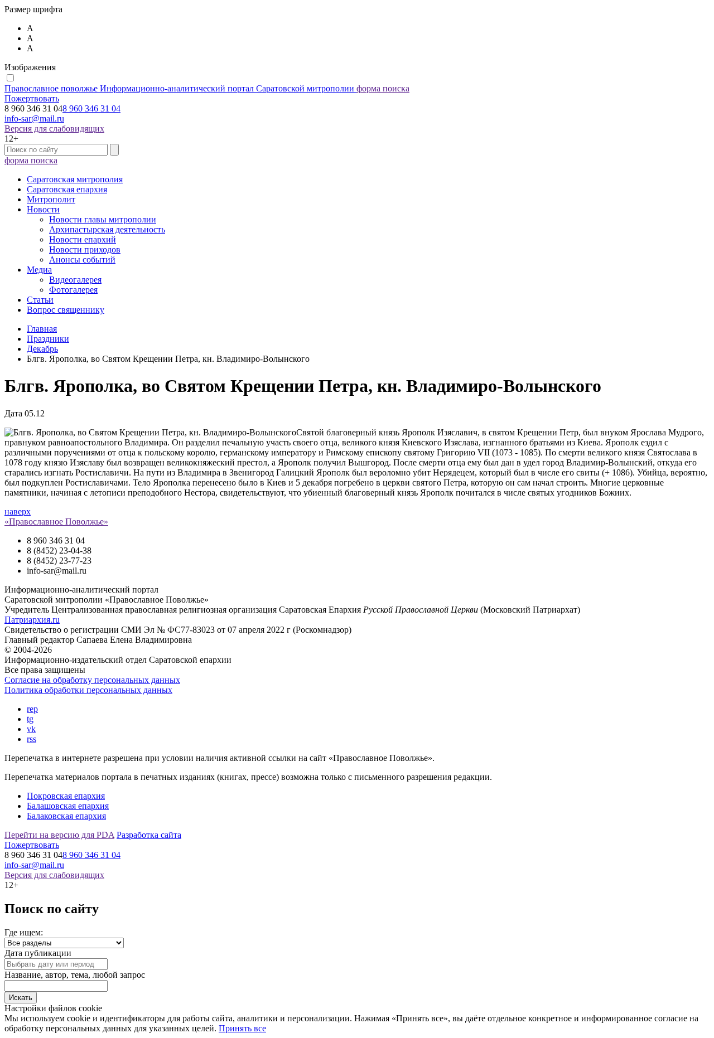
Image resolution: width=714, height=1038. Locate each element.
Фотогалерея (73, 289)
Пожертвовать (31, 98)
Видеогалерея (75, 279)
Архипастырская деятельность (107, 229)
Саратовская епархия (67, 189)
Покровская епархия (66, 796)
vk (31, 729)
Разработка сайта (149, 835)
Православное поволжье (179, 88)
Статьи (40, 299)
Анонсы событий (82, 259)
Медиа (39, 269)
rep (32, 709)
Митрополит (51, 199)
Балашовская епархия (68, 806)
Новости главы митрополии (102, 219)
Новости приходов (84, 249)
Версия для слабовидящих (54, 128)
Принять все (242, 1028)
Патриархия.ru (32, 619)
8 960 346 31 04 (91, 108)
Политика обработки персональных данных (88, 690)
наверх (17, 511)
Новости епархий (82, 239)
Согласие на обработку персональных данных (92, 680)
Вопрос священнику (65, 309)
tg (30, 719)
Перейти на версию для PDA (59, 835)
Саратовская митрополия (75, 179)
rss (31, 739)
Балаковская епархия (66, 816)
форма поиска (382, 88)
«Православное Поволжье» (56, 521)
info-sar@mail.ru (34, 118)
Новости (43, 209)
